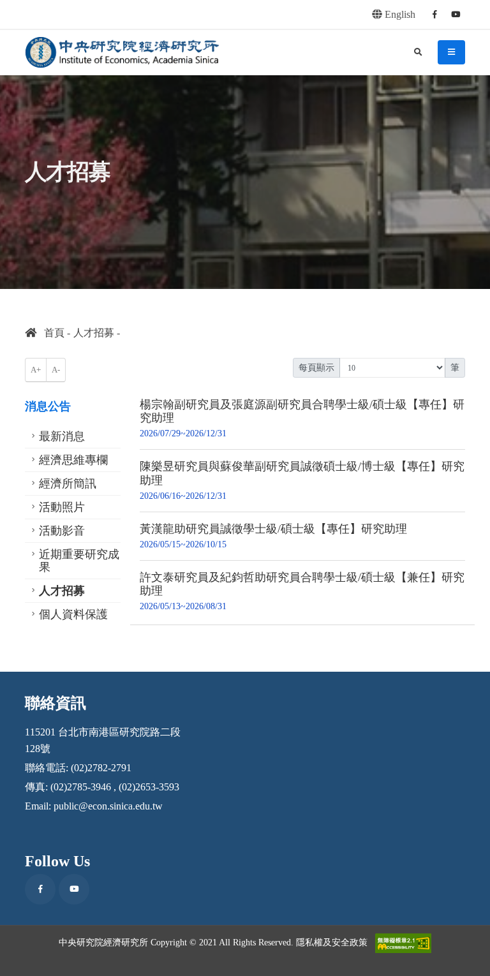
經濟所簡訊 (67, 483)
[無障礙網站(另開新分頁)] (403, 943)
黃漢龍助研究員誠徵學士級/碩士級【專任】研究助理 (273, 528)
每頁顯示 (316, 368)
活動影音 (62, 530)
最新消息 (62, 436)
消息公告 (48, 406)
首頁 (50, 332)
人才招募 (93, 332)
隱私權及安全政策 (332, 942)
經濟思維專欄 (73, 460)
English (398, 14)
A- (56, 370)
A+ (36, 370)
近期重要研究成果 (79, 560)
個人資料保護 (73, 614)
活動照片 (62, 507)
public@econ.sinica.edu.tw (108, 806)
